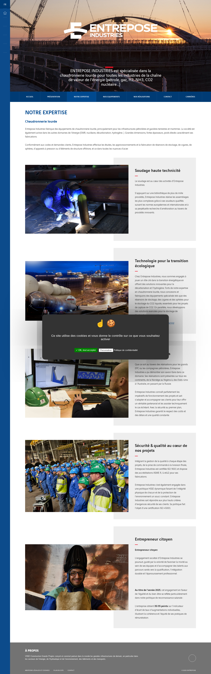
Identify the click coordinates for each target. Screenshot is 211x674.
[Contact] (5, 48)
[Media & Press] (5, 39)
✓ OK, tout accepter (86, 350)
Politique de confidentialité (126, 350)
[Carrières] (5, 30)
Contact (168, 96)
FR (5, 4)
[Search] (5, 21)
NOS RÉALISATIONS (142, 96)
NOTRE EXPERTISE (81, 96)
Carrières (190, 96)
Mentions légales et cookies (37, 670)
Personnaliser (106, 350)
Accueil (29, 96)
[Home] (5, 13)
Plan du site (59, 670)
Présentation (53, 96)
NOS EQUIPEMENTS (111, 96)
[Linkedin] (192, 658)
